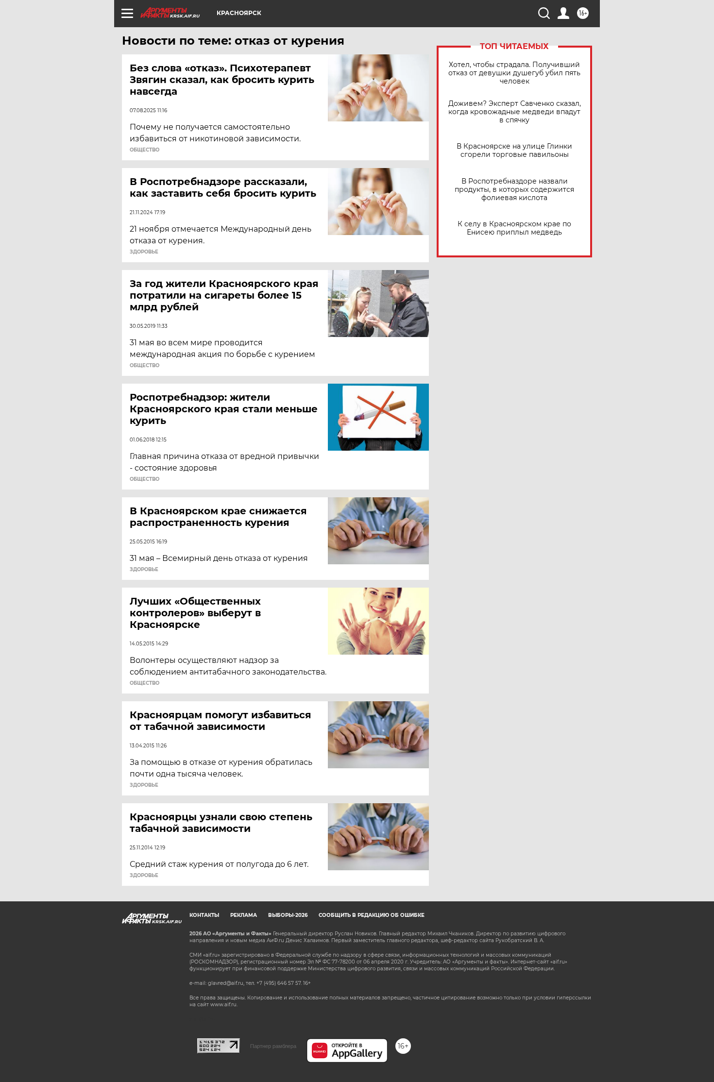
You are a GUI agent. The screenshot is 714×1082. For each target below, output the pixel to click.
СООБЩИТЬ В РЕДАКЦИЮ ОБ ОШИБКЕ (372, 915)
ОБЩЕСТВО (144, 150)
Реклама (243, 915)
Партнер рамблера (273, 1046)
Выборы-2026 (287, 915)
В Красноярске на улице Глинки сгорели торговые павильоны (514, 150)
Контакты (204, 915)
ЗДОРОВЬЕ (144, 252)
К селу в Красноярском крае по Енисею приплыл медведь (514, 228)
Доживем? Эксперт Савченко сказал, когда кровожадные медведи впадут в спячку (514, 112)
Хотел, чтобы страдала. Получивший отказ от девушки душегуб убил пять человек (514, 73)
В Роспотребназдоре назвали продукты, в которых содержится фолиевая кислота (514, 189)
